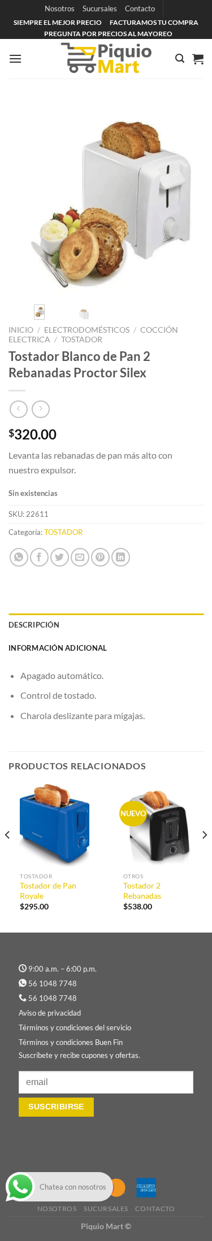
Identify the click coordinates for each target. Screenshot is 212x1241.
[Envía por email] (80, 557)
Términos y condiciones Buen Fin (71, 1042)
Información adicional (57, 647)
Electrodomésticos (86, 329)
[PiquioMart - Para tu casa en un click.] (106, 58)
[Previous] (26, 198)
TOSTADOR (81, 339)
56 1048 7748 (52, 983)
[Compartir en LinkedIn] (120, 557)
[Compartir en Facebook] (39, 557)
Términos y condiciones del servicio (75, 1027)
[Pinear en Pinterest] (100, 557)
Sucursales (100, 8)
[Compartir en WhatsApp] (19, 557)
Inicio (20, 329)
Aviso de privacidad (50, 1012)
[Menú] (15, 58)
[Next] (185, 198)
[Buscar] (179, 58)
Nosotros (60, 8)
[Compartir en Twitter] (59, 557)
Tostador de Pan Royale (48, 890)
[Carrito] (198, 58)
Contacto (140, 8)
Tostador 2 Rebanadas (142, 890)
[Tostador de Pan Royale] (54, 825)
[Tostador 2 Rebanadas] (158, 825)
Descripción (33, 624)
